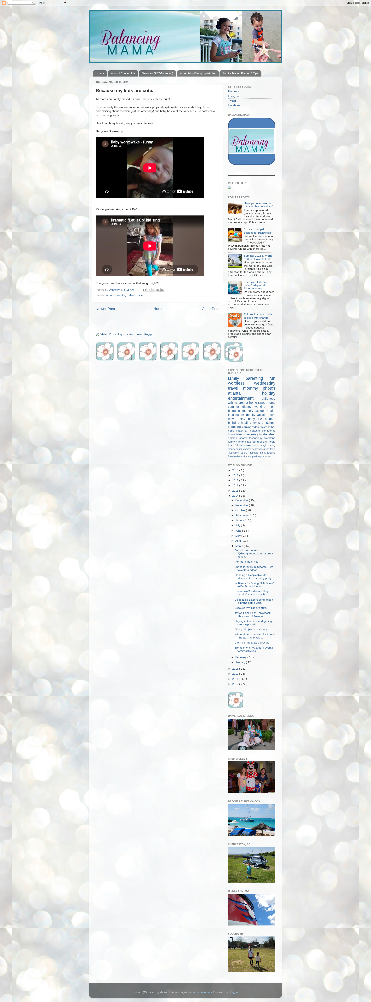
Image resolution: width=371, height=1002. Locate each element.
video (141, 295)
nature (240, 414)
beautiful (256, 430)
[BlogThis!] (149, 290)
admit (257, 445)
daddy (255, 449)
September (242, 515)
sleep (132, 295)
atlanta (245, 393)
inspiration (234, 452)
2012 (235, 673)
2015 (235, 490)
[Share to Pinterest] (162, 290)
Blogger (233, 992)
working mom (264, 406)
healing (247, 422)
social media (267, 441)
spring (239, 449)
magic (264, 445)
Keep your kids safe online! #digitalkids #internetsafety (256, 285)
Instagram (234, 96)
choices (247, 449)
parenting (121, 295)
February (241, 657)
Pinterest (233, 91)
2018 (235, 475)
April (238, 540)
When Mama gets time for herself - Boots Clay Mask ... (255, 636)
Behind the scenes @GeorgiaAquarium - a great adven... (254, 553)
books (232, 434)
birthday (234, 422)
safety (245, 452)
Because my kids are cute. (251, 607)
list (241, 445)
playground (252, 441)
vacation (263, 414)
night (263, 452)
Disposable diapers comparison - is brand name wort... (255, 601)
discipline (264, 449)
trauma (248, 456)
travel (235, 388)
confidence (268, 430)
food (231, 414)
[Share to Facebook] (158, 290)
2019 (235, 470)
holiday (268, 393)
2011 (235, 679)
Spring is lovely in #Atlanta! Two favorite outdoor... (254, 568)
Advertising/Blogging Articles (198, 73)
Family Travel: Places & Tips (240, 73)
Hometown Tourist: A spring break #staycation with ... (251, 593)
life (261, 419)
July (238, 525)
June (238, 530)
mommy (253, 388)
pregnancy (253, 434)
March (239, 546)
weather (270, 427)
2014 (235, 495)
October (240, 510)
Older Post (210, 309)
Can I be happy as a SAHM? (252, 642)
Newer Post (105, 309)
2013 (235, 668)
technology (256, 438)
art (247, 430)
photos (269, 388)
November (242, 505)
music (109, 295)
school (261, 410)
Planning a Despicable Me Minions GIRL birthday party (253, 577)
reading (271, 452)
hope (232, 430)
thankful (233, 445)
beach (240, 430)
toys (262, 427)
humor (240, 441)
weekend (269, 438)
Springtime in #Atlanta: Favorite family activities (254, 649)
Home (100, 73)
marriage (254, 452)
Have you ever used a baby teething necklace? (259, 205)
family (237, 378)
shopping (235, 426)
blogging (235, 410)
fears (272, 449)
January (240, 662)
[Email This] (144, 290)
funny (232, 441)
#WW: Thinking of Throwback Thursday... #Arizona (253, 614)
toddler (264, 434)
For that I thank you (247, 561)
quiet (262, 456)
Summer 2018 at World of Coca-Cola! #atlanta (258, 257)
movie (233, 419)
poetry (255, 456)
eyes (257, 422)
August (240, 520)
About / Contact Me (123, 73)
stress (248, 445)
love (272, 414)
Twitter (232, 100)
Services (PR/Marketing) (157, 73)
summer (235, 406)
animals (233, 438)
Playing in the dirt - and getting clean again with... (253, 623)
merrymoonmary (202, 992)
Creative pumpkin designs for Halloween (257, 231)
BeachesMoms (236, 456)
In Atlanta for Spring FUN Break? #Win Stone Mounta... (255, 585)
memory (249, 410)
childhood (268, 398)
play (243, 419)
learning (247, 427)
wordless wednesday (251, 383)
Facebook (234, 105)
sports (244, 438)
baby (253, 419)
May (238, 535)
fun (272, 378)
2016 (235, 485)
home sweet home (262, 402)
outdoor (270, 419)
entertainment (245, 398)
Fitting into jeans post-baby (251, 629)
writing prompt (238, 402)
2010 (235, 684)
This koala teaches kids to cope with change (258, 316)
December (242, 500)
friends (241, 434)
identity (251, 414)
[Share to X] (153, 290)
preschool (268, 422)
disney (248, 406)
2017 (235, 480)
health (271, 410)
